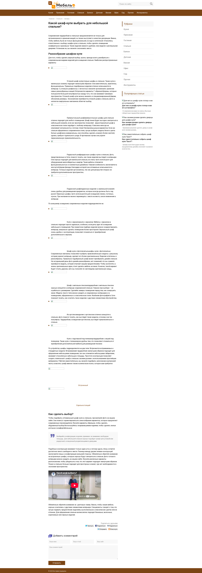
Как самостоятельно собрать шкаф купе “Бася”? (136, 140)
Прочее (131, 13)
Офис (116, 13)
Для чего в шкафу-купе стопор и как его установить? (137, 107)
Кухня (50, 13)
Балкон (90, 13)
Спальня (80, 13)
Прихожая (60, 13)
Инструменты (142, 13)
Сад (123, 13)
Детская (99, 13)
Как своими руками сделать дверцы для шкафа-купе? (137, 123)
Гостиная (70, 13)
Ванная (108, 13)
